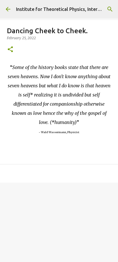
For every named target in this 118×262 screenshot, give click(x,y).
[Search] (110, 9)
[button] (10, 50)
